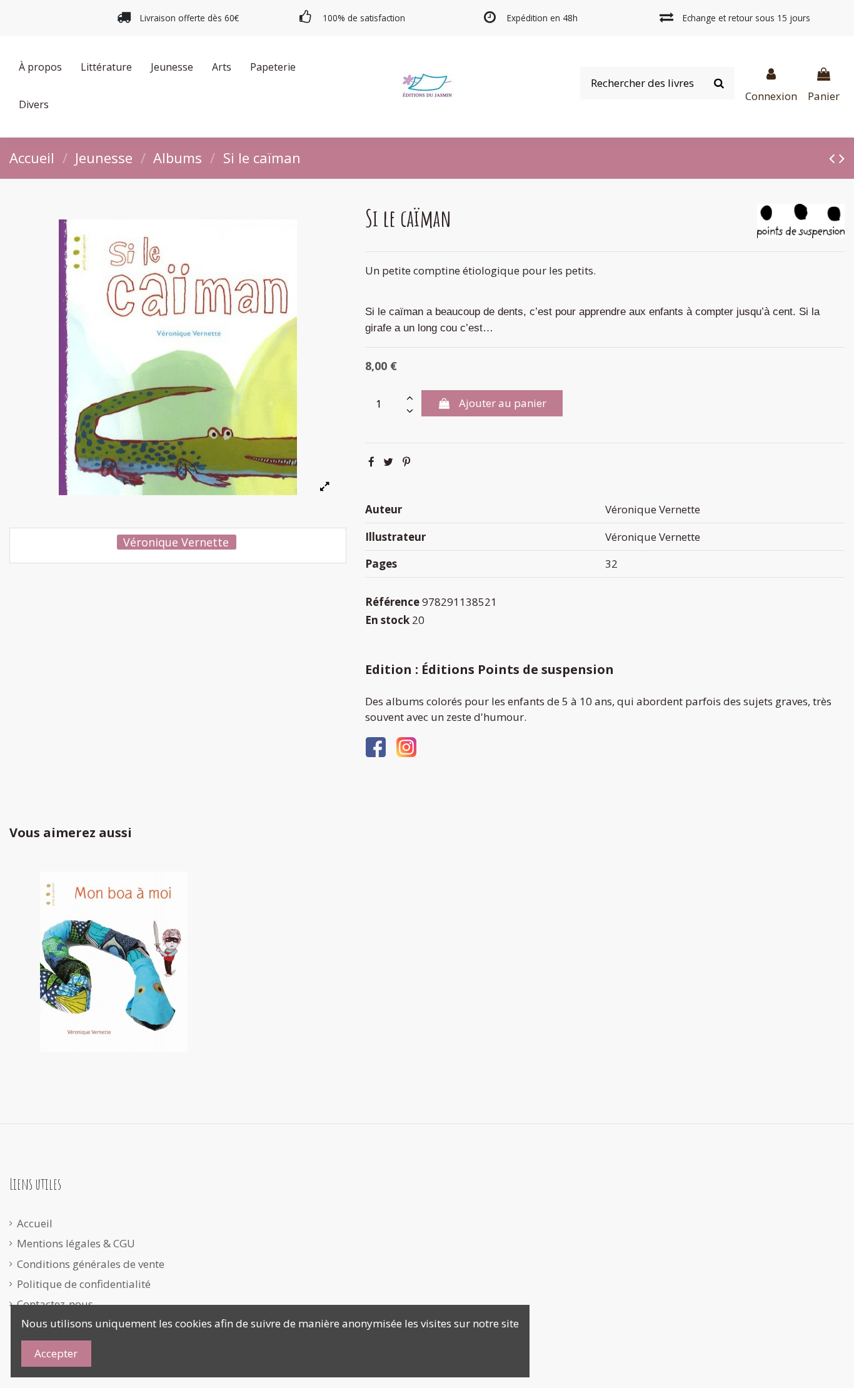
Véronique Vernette (176, 542)
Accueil (35, 1223)
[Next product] (842, 157)
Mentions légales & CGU (76, 1243)
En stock (387, 620)
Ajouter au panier (502, 403)
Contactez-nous (55, 1304)
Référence (392, 602)
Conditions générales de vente (90, 1264)
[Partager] (371, 462)
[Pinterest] (406, 462)
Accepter (56, 1353)
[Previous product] (834, 157)
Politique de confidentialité (84, 1284)
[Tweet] (388, 462)
